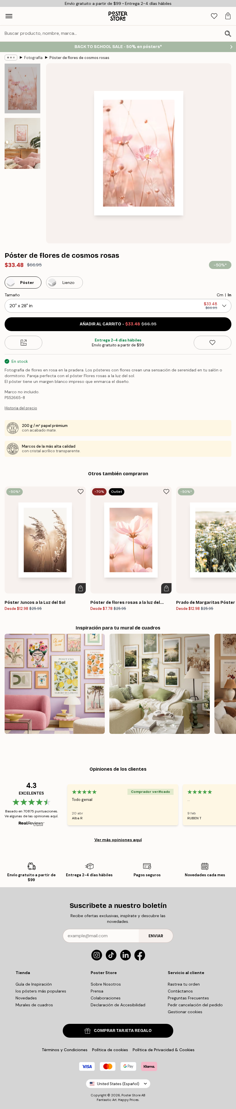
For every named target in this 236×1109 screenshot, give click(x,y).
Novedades (26, 998)
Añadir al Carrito (118, 324)
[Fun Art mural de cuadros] (55, 684)
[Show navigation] (9, 16)
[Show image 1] (22, 89)
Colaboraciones (106, 998)
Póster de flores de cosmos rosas (79, 57)
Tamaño (12, 294)
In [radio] (229, 294)
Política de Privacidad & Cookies (164, 1049)
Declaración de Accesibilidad (118, 1004)
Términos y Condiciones (64, 1049)
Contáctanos (180, 991)
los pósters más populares (41, 991)
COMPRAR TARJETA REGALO (123, 1030)
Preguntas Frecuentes (188, 998)
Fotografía (33, 57)
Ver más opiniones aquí (118, 839)
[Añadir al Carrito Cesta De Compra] (80, 588)
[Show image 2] (22, 143)
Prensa (97, 991)
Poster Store (130, 1095)
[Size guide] (23, 343)
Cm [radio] (220, 294)
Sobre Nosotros (106, 984)
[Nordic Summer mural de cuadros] (159, 684)
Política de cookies (110, 1049)
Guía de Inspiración (34, 984)
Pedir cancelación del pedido (195, 1004)
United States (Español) (118, 1083)
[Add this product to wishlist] (212, 343)
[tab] (214, 16)
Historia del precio (21, 408)
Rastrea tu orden (184, 984)
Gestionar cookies (185, 1011)
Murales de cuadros (34, 1004)
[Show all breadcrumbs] (11, 57)
